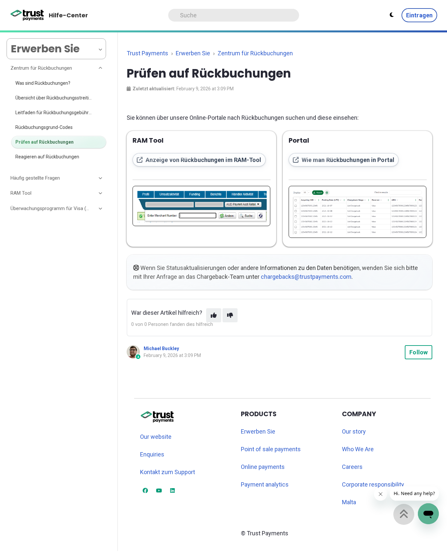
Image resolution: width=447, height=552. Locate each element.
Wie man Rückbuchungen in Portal (347, 159)
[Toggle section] (101, 68)
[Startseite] (27, 15)
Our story (354, 431)
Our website (155, 436)
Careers (352, 466)
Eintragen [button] (419, 15)
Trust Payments (147, 53)
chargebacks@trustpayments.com (306, 276)
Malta (349, 502)
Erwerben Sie (193, 53)
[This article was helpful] (213, 315)
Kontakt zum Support (167, 472)
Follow (418, 352)
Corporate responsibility (373, 484)
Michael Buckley (161, 348)
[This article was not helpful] (230, 315)
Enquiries (152, 454)
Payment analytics (265, 484)
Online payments (263, 466)
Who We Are (358, 449)
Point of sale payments (271, 449)
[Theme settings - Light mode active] (391, 15)
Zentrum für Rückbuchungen (255, 53)
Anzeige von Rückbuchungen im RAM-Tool (202, 159)
